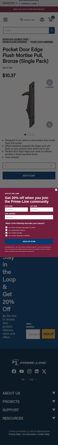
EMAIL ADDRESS (10, 213)
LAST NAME (33, 206)
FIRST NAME (9, 206)
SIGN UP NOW (29, 241)
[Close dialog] (56, 190)
